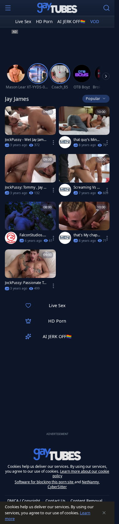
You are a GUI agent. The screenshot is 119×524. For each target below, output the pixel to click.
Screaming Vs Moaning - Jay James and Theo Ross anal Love (87, 187)
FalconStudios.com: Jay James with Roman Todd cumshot (33, 235)
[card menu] (53, 142)
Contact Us (55, 500)
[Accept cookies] (104, 512)
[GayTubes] (57, 8)
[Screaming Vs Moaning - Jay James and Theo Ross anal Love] (84, 176)
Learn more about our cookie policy (81, 474)
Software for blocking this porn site (44, 482)
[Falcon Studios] (11, 238)
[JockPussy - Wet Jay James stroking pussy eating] (30, 128)
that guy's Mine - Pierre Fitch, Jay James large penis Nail (86, 140)
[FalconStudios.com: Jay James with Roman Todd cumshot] (30, 224)
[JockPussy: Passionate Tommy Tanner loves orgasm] (30, 271)
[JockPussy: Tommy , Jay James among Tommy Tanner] (30, 176)
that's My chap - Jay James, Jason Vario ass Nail (87, 235)
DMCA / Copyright (23, 500)
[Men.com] (65, 142)
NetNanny (90, 482)
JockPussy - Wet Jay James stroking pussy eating (25, 140)
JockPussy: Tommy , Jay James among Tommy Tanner (25, 187)
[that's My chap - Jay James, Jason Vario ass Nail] (84, 224)
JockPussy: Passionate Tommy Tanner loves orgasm (25, 283)
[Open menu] (7, 7)
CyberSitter (57, 486)
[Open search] (106, 7)
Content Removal (86, 500)
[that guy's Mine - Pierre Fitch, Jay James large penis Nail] (84, 128)
